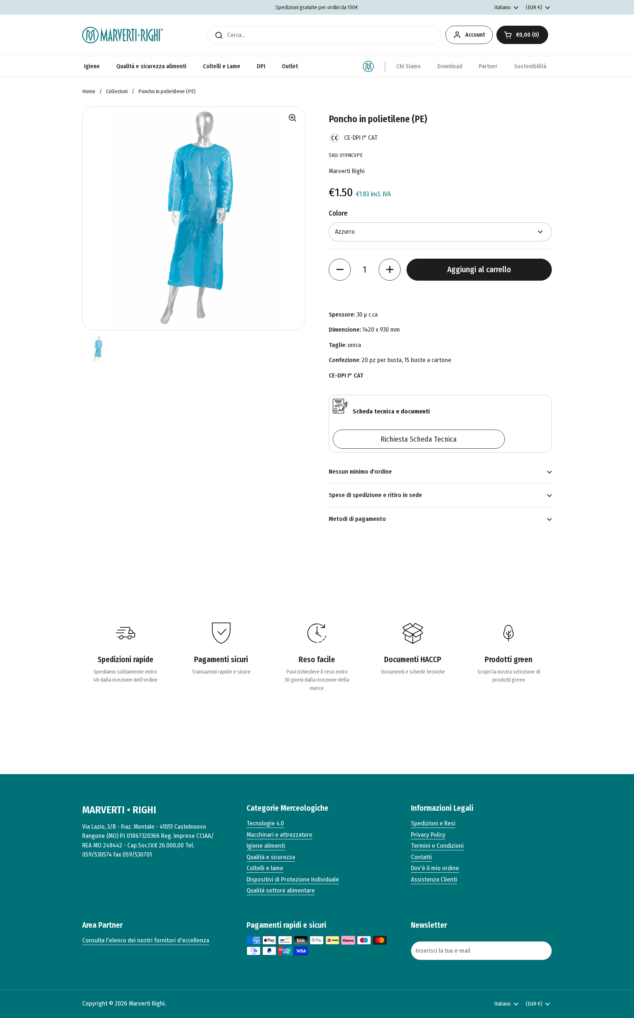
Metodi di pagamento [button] (357, 519)
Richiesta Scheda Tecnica (418, 439)
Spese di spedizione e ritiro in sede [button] (375, 495)
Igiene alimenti (266, 846)
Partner (488, 66)
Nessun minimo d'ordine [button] (360, 471)
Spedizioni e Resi (433, 823)
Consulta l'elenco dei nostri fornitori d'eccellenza (145, 940)
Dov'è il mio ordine (435, 868)
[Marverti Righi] (122, 35)
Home (88, 91)
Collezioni (117, 91)
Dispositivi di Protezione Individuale (293, 879)
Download (449, 66)
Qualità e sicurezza (271, 857)
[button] (522, 35)
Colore (338, 213)
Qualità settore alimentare (281, 890)
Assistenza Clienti (434, 879)
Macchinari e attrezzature (279, 835)
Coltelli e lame (265, 868)
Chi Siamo (408, 66)
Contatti (421, 857)
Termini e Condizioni (437, 846)
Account (475, 34)
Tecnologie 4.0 (265, 823)
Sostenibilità (530, 66)
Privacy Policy (428, 835)
